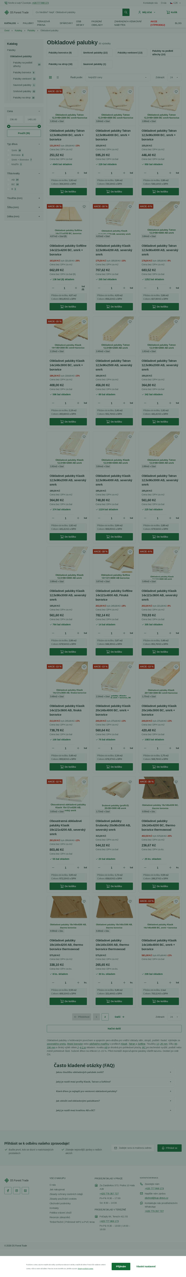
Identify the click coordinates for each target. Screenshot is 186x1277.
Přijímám (121, 1266)
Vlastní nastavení (145, 1266)
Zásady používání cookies (85, 1268)
